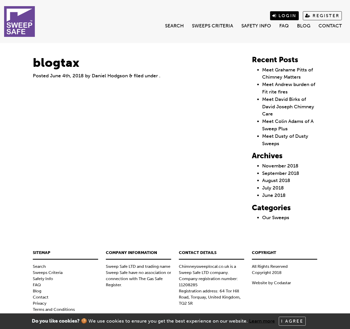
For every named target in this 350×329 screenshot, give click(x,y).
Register (325, 15)
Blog (303, 26)
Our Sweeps (275, 217)
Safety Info (256, 26)
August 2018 (276, 180)
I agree (292, 321)
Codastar (282, 282)
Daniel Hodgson (110, 76)
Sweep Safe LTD (194, 272)
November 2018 (280, 166)
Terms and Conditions (54, 309)
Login (286, 15)
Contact (330, 26)
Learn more (262, 321)
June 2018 (274, 195)
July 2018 (273, 188)
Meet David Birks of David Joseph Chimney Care (288, 106)
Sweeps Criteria (212, 26)
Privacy (39, 303)
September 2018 (280, 173)
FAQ (284, 26)
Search (174, 26)
